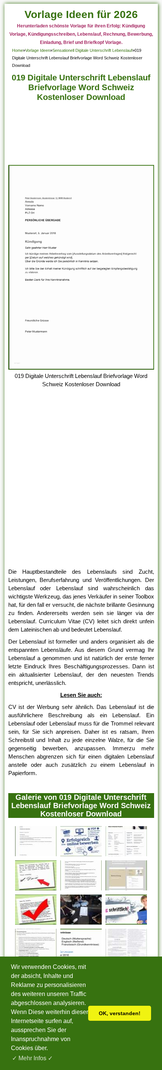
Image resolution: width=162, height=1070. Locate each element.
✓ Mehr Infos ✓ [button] (32, 1058)
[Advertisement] (81, 135)
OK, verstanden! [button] (120, 1013)
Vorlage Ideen (37, 50)
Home (17, 50)
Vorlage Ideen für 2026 (81, 14)
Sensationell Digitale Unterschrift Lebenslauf (92, 50)
